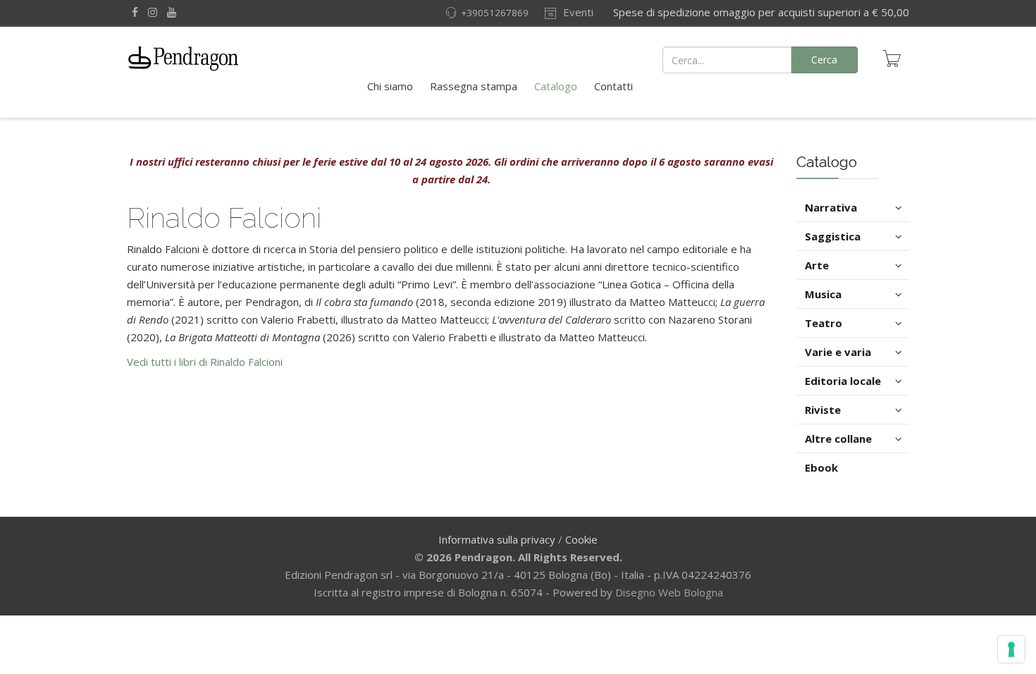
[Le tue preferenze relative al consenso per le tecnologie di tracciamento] (1011, 649)
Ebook (821, 467)
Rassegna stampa (473, 86)
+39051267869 (495, 12)
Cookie (581, 539)
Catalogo (555, 86)
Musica (823, 294)
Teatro (823, 323)
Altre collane (838, 438)
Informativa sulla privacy (496, 539)
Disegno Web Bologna (669, 592)
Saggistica (833, 236)
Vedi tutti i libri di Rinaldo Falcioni (205, 362)
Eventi (576, 12)
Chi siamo (390, 86)
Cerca (824, 59)
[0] (891, 58)
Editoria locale (843, 381)
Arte (817, 265)
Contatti (613, 86)
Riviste (823, 410)
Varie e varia (838, 352)
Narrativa (831, 207)
